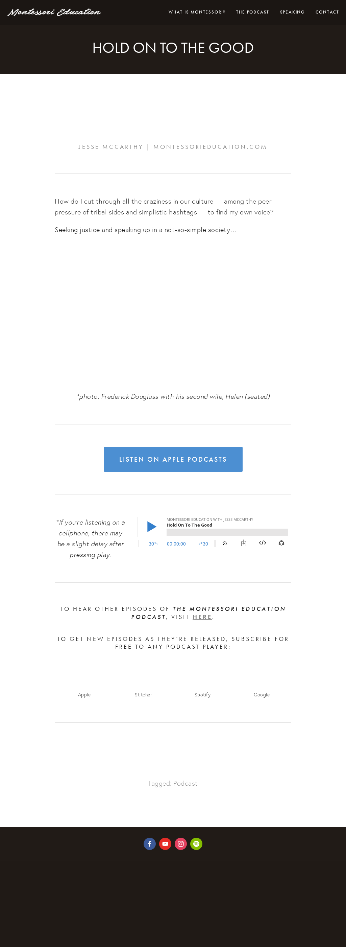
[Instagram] (181, 844)
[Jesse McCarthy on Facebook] (150, 844)
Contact (327, 12)
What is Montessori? (197, 12)
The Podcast (252, 12)
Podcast (185, 783)
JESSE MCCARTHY (111, 147)
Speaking (292, 12)
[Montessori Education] (165, 844)
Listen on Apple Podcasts (173, 459)
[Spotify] (196, 844)
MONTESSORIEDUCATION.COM (210, 147)
